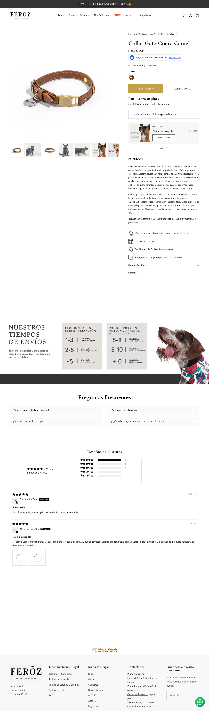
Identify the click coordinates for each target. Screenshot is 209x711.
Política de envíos (57, 690)
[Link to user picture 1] (20, 558)
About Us (92, 701)
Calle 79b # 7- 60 (135, 678)
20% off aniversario (144, 34)
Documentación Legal (64, 667)
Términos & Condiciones (61, 674)
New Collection (96, 690)
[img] (20, 494)
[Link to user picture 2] (38, 558)
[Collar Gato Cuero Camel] (17, 150)
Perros (91, 674)
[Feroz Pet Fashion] (20, 15)
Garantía (132, 273)
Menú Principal (98, 667)
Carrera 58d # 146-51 (137, 694)
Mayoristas (93, 706)
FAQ (51, 695)
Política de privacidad (59, 679)
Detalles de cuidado (137, 265)
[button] (183, 15)
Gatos (91, 679)
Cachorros (93, 684)
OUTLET (92, 695)
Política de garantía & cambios (64, 684)
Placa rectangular (163, 131)
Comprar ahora (182, 88)
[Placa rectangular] (140, 133)
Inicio (130, 34)
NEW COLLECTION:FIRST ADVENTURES (103, 4)
